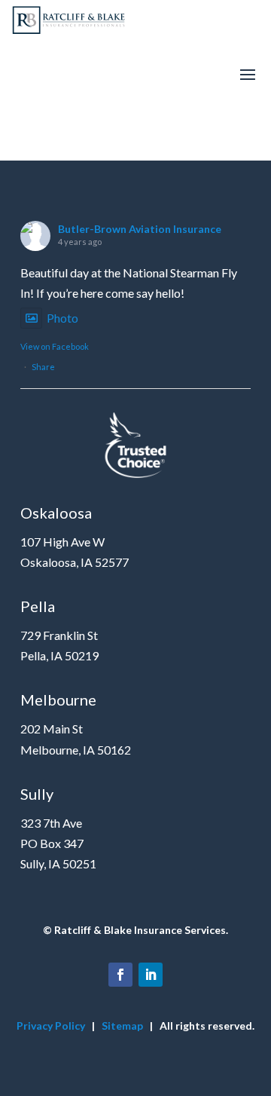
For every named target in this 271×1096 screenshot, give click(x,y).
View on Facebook (54, 346)
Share (43, 367)
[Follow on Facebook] (120, 975)
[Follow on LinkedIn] (151, 975)
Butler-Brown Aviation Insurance (139, 228)
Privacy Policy (51, 1025)
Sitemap (122, 1025)
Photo (62, 318)
